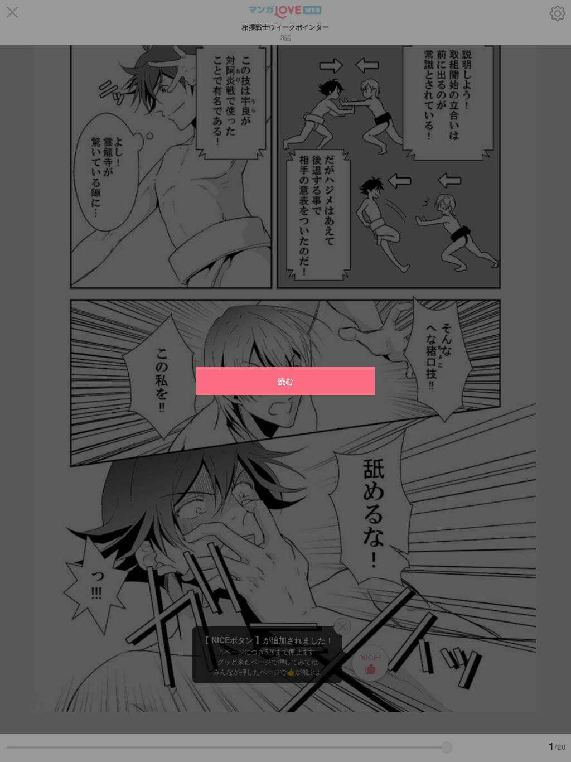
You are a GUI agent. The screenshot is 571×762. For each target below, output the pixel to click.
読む (285, 381)
